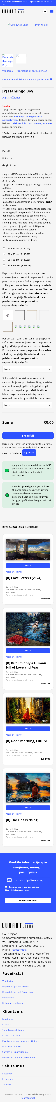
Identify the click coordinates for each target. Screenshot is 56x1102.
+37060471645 (15, 1)
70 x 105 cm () (19, 265)
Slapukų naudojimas (13, 1030)
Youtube (6, 1084)
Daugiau (28, 565)
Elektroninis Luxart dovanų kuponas (32, 123)
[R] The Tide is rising (21, 820)
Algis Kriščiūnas (11, 97)
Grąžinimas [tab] (9, 165)
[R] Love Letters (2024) (23, 578)
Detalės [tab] (7, 151)
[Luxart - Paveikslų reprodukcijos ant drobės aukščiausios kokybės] (13, 11)
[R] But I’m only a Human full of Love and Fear (26, 665)
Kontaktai (7, 1024)
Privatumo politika (11, 1046)
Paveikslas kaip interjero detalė (18, 1057)
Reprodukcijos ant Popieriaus (32, 70)
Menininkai (8, 997)
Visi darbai (7, 70)
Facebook (7, 1073)
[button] (44, 11)
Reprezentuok (28, 1097)
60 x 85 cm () (18, 259)
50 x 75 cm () (18, 254)
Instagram (7, 1079)
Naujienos (7, 1019)
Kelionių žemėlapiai (12, 1002)
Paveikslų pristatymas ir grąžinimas (20, 1041)
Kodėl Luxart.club (11, 1035)
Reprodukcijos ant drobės (15, 986)
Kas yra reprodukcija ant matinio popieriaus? (26, 79)
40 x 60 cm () (18, 248)
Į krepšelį (28, 435)
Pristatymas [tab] (9, 158)
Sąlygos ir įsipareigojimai (15, 1051)
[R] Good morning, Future (26, 741)
